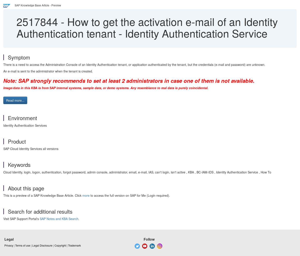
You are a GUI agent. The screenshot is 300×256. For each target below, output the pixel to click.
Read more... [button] (15, 100)
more (86, 195)
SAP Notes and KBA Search (59, 218)
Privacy (8, 245)
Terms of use (22, 245)
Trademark (74, 245)
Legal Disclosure (42, 245)
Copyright (60, 245)
